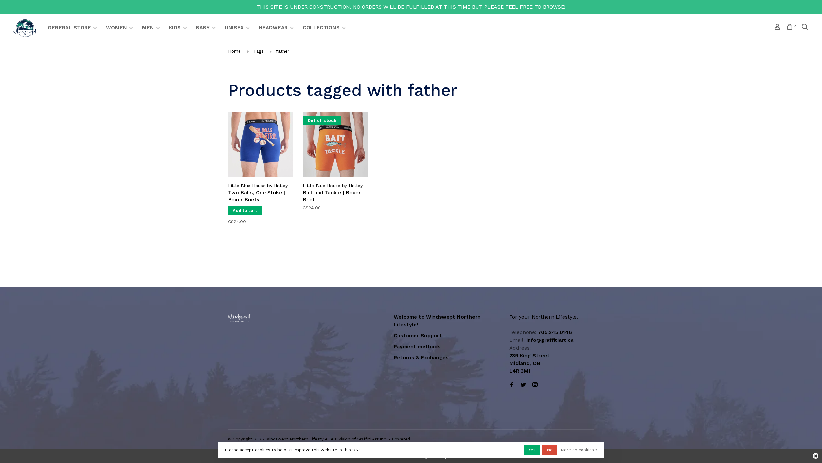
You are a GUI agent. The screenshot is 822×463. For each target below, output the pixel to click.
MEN (148, 27)
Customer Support (418, 335)
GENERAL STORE (69, 27)
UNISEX (234, 27)
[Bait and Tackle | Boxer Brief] (335, 145)
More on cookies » (579, 450)
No (550, 450)
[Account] (778, 27)
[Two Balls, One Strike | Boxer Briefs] (260, 145)
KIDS (175, 27)
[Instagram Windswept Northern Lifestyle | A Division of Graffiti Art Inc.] (535, 385)
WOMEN (116, 27)
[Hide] (815, 455)
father (282, 51)
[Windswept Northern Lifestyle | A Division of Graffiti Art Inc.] (239, 317)
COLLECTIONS (321, 27)
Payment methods (417, 346)
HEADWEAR (273, 27)
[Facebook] (511, 385)
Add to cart (245, 210)
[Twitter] (523, 385)
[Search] (805, 27)
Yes (532, 450)
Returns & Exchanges (421, 357)
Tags (258, 51)
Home (234, 51)
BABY (203, 27)
